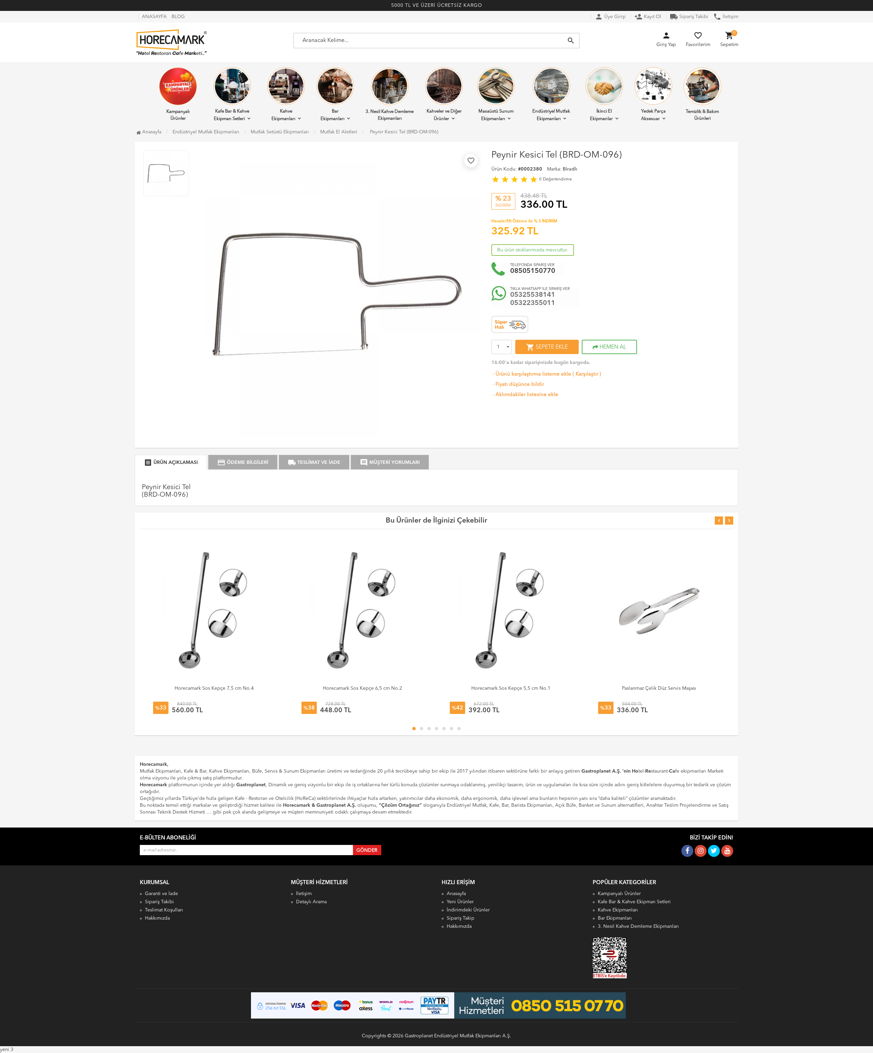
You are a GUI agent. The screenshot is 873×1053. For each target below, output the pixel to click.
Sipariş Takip (460, 918)
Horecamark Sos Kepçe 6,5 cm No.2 (362, 688)
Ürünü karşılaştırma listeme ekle (531, 374)
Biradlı (570, 169)
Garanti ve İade (161, 893)
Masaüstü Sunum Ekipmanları (496, 115)
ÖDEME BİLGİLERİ (242, 462)
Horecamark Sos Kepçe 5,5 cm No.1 (510, 688)
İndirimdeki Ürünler (468, 910)
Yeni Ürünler (460, 902)
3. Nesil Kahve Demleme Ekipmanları (390, 115)
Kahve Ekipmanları (283, 115)
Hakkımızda (157, 918)
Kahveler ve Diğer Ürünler (444, 115)
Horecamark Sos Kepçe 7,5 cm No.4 (214, 688)
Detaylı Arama (311, 902)
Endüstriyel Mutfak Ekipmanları (551, 115)
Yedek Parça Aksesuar (653, 115)
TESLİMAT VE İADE (314, 462)
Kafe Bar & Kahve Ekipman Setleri (231, 115)
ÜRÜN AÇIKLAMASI (171, 462)
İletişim (725, 16)
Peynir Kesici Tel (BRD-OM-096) (403, 132)
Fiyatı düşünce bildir (517, 384)
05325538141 (532, 295)
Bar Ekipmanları (332, 115)
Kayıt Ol (647, 16)
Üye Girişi (610, 16)
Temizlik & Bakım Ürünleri (702, 115)
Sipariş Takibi (689, 16)
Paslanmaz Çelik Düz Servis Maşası (659, 688)
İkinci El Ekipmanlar (601, 115)
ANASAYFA (154, 16)
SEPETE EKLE (547, 347)
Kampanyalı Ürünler (178, 115)
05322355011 (532, 303)
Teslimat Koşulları (164, 910)
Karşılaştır (587, 374)
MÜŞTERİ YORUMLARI (390, 462)
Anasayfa (151, 132)
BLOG (178, 16)
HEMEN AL (612, 347)
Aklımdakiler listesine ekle (524, 394)
